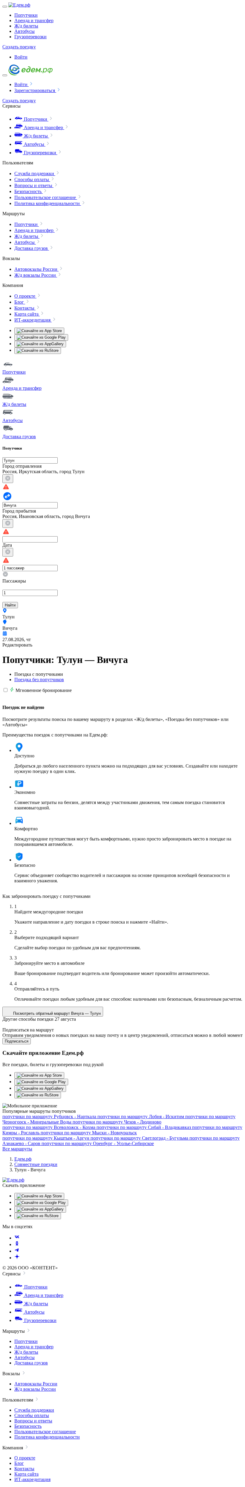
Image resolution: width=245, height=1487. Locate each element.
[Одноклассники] (17, 1244)
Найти (10, 605)
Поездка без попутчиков (39, 679)
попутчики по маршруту (49, 1116)
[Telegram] (17, 1251)
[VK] (17, 1237)
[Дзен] (17, 1257)
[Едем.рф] (19, 4)
